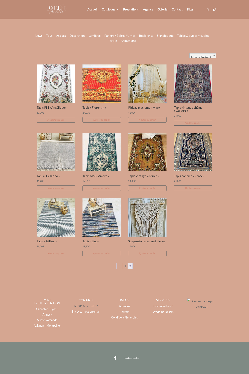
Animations (128, 40)
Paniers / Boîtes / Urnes (119, 35)
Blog (190, 9)
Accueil (92, 9)
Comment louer (163, 306)
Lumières (94, 35)
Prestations (131, 9)
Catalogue (109, 9)
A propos (124, 306)
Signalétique (165, 35)
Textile (112, 40)
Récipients (146, 35)
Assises (61, 35)
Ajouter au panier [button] (55, 119)
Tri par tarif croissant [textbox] (201, 57)
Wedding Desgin (163, 312)
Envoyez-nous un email (86, 311)
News (39, 35)
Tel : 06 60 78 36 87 (86, 306)
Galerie (163, 9)
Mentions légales (131, 358)
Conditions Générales (124, 317)
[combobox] (202, 55)
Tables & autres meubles (193, 35)
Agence (148, 9)
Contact (177, 9)
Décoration (77, 35)
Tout (49, 35)
